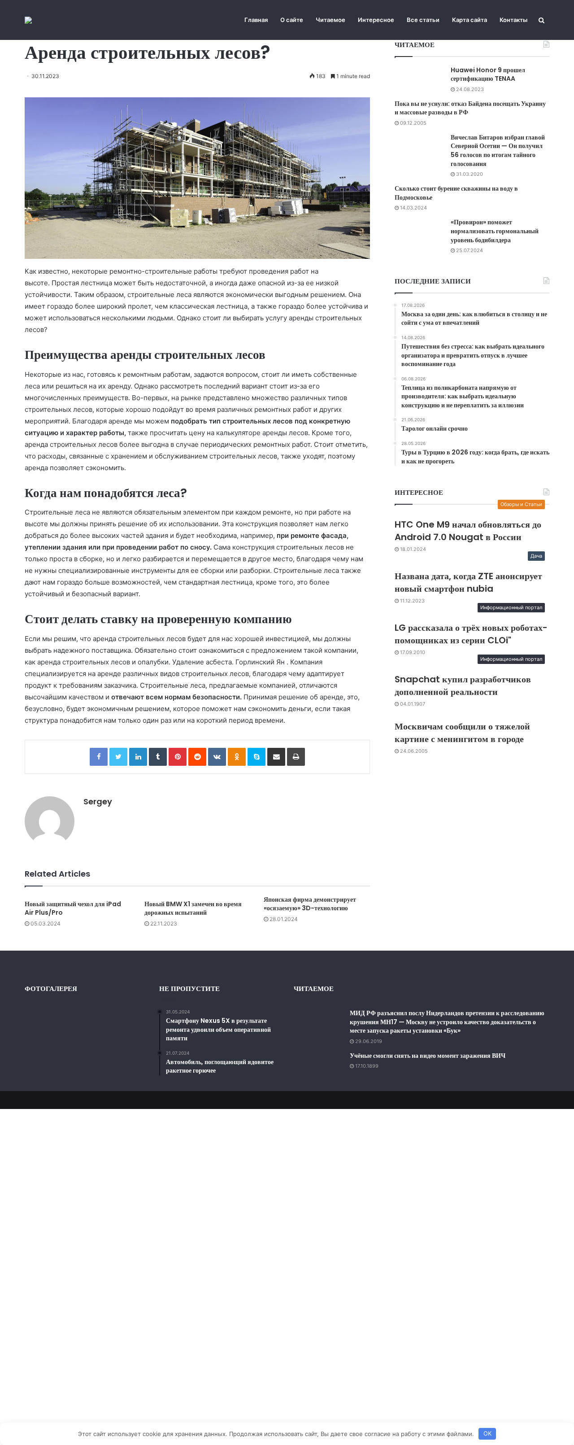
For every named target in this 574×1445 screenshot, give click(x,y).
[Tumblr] (158, 757)
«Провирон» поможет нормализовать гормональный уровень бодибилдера (495, 231)
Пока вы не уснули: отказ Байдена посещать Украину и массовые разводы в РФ (470, 108)
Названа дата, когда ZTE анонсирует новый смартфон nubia (468, 582)
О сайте (291, 19)
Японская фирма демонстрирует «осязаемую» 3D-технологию (310, 903)
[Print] (296, 757)
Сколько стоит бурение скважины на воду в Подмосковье (456, 193)
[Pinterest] (178, 757)
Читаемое (330, 19)
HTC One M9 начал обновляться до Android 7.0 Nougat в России (468, 530)
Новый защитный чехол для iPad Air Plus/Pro (73, 908)
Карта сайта (469, 19)
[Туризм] (28, 20)
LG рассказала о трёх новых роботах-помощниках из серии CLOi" (471, 633)
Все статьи (423, 19)
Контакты (513, 19)
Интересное (376, 19)
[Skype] (256, 757)
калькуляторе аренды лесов (262, 432)
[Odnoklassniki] (237, 757)
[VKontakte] (217, 757)
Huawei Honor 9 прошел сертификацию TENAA (488, 74)
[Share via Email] (276, 757)
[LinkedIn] (138, 757)
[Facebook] (99, 757)
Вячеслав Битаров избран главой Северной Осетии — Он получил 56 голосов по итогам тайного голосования (498, 150)
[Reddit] (197, 757)
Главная (256, 19)
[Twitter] (118, 757)
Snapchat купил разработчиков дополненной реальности (463, 685)
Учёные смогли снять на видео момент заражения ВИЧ (427, 1055)
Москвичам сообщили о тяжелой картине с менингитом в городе (462, 732)
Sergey (97, 801)
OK (487, 1433)
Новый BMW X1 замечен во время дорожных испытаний (193, 908)
